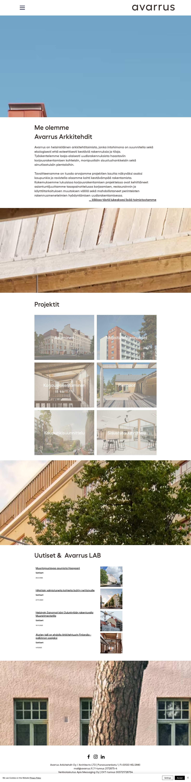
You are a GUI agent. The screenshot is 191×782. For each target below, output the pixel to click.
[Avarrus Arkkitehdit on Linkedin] (102, 756)
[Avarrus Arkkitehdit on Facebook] (88, 756)
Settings (167, 778)
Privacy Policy (35, 778)
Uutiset (39, 572)
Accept (180, 778)
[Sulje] (187, 778)
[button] (22, 8)
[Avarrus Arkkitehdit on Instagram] (95, 756)
